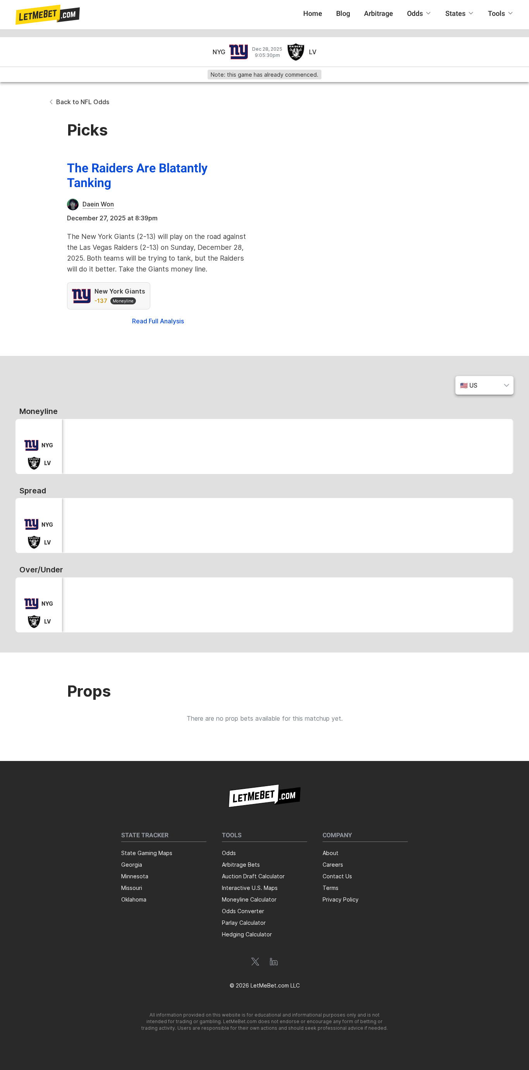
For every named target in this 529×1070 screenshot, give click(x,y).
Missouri (131, 888)
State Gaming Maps (146, 853)
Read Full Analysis (158, 321)
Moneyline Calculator (249, 899)
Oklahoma (133, 899)
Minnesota (134, 876)
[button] (47, 15)
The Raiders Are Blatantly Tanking (137, 176)
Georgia (131, 864)
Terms (330, 888)
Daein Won (98, 204)
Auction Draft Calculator (253, 876)
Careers (333, 864)
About (330, 853)
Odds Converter (243, 911)
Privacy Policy (341, 899)
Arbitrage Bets (241, 864)
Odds (229, 853)
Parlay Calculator (244, 922)
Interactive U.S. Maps (250, 888)
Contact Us (337, 876)
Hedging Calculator (247, 934)
